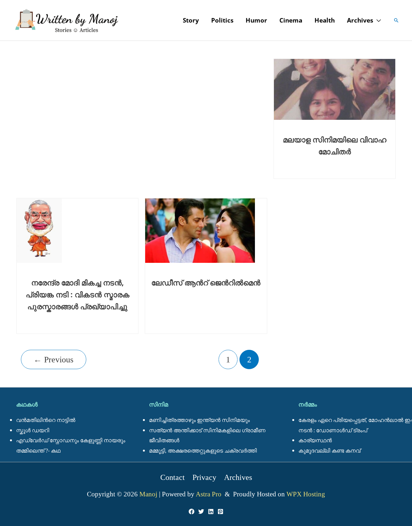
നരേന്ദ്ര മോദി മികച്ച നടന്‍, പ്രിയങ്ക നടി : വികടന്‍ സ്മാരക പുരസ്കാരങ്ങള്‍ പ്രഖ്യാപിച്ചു (77, 294)
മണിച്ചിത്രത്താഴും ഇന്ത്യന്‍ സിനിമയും (199, 420)
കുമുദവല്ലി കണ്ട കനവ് (329, 450)
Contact (172, 477)
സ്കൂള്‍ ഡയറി (32, 430)
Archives (238, 477)
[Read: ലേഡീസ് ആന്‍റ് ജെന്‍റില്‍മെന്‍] (200, 230)
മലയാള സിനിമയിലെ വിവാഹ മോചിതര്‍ (334, 145)
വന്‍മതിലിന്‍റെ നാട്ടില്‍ (45, 420)
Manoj (149, 494)
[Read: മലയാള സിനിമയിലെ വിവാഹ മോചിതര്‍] (334, 88)
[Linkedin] (211, 511)
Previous (53, 359)
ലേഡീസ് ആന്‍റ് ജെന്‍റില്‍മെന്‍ (205, 282)
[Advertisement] (141, 59)
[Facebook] (191, 511)
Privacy (204, 477)
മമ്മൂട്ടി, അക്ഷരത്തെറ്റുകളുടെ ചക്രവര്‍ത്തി (203, 450)
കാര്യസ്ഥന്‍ (315, 440)
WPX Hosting (305, 494)
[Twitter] (201, 511)
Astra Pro (209, 494)
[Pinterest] (220, 511)
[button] (377, 20)
